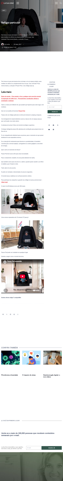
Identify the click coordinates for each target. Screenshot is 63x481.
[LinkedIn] (53, 129)
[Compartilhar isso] (3, 314)
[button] (61, 3)
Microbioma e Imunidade (9, 375)
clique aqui (4, 182)
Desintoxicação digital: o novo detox (51, 376)
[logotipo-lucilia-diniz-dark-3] (7, 3)
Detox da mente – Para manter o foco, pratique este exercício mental (21, 96)
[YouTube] (49, 129)
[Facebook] (53, 125)
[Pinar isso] (14, 314)
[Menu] (18, 3)
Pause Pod (22, 111)
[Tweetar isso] (7, 314)
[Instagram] (49, 125)
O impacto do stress (29, 375)
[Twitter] (57, 125)
